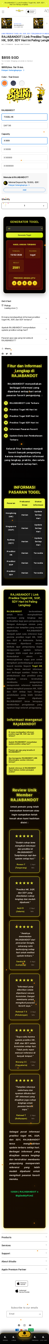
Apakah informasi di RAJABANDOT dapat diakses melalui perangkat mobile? (22, 770)
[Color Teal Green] (5, 83)
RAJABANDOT (14, 611)
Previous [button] (2, 3)
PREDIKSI (35, 1340)
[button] (3, 12)
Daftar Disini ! (34, 4)
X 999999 (8, 166)
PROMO (5, 1340)
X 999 (7, 140)
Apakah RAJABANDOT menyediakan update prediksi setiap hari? (23, 743)
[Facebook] (3, 354)
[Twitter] (7, 354)
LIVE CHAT (43, 1340)
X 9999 (7, 149)
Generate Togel (24, 235)
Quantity (6, 199)
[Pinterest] (11, 354)
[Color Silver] (22, 83)
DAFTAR (7, 125)
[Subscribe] (39, 1314)
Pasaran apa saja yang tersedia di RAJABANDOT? (22, 751)
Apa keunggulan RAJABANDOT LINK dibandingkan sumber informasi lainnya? (23, 760)
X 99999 (8, 157)
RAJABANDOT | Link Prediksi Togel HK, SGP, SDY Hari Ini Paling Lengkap (24, 3)
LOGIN (14, 1340)
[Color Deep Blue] (13, 83)
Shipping (14, 61)
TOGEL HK (8, 117)
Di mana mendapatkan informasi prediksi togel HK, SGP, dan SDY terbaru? (21, 734)
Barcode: (17, 44)
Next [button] (46, 3)
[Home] (19, 10)
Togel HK (37, 666)
